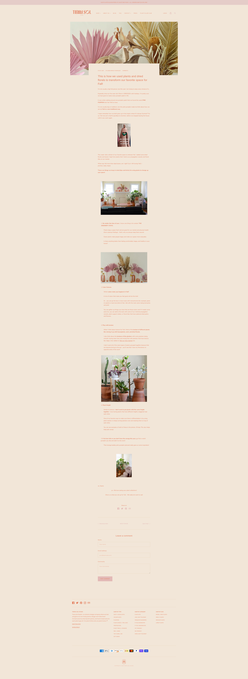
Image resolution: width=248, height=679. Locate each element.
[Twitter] (77, 603)
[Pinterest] (81, 603)
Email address (102, 551)
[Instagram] (85, 603)
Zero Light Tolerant (140, 633)
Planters (116, 620)
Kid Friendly (138, 631)
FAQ (120, 13)
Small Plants (160, 617)
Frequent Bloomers (140, 620)
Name (100, 540)
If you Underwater (140, 625)
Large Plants (160, 622)
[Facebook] (73, 603)
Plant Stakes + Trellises (121, 622)
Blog (114, 13)
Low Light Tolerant (140, 617)
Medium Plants (160, 620)
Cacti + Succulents (119, 614)
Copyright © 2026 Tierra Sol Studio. (124, 665)
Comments (125, 70)
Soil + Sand (117, 631)
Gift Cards (117, 636)
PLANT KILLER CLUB (146, 13)
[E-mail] (89, 603)
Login (165, 13)
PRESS (135, 13)
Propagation (117, 625)
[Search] (175, 14)
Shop (97, 13)
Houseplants (117, 617)
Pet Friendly (138, 628)
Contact (127, 13)
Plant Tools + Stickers (120, 628)
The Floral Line (118, 633)
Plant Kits (138, 614)
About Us (106, 13)
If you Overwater (140, 622)
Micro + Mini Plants (161, 614)
